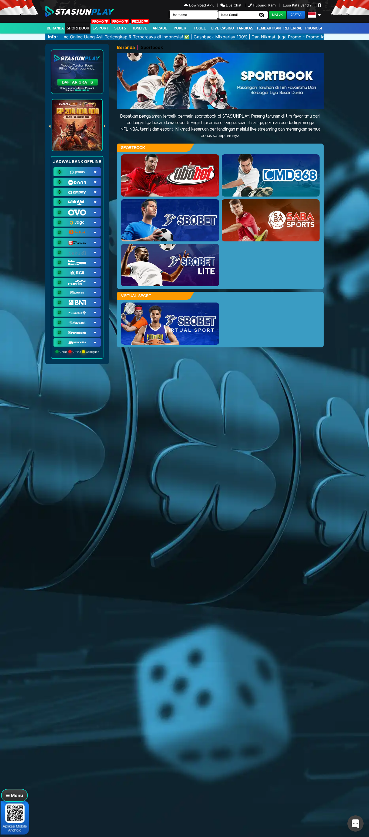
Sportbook (78, 28)
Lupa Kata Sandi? (298, 5)
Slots (120, 28)
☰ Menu (14, 795)
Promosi (313, 28)
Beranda (55, 28)
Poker (180, 28)
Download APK (201, 5)
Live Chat (233, 5)
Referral (292, 28)
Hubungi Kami (264, 5)
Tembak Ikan (268, 28)
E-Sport (100, 28)
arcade (160, 28)
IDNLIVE (140, 28)
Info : (53, 36)
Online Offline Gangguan (79, 351)
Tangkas (245, 28)
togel (200, 28)
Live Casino (222, 28)
